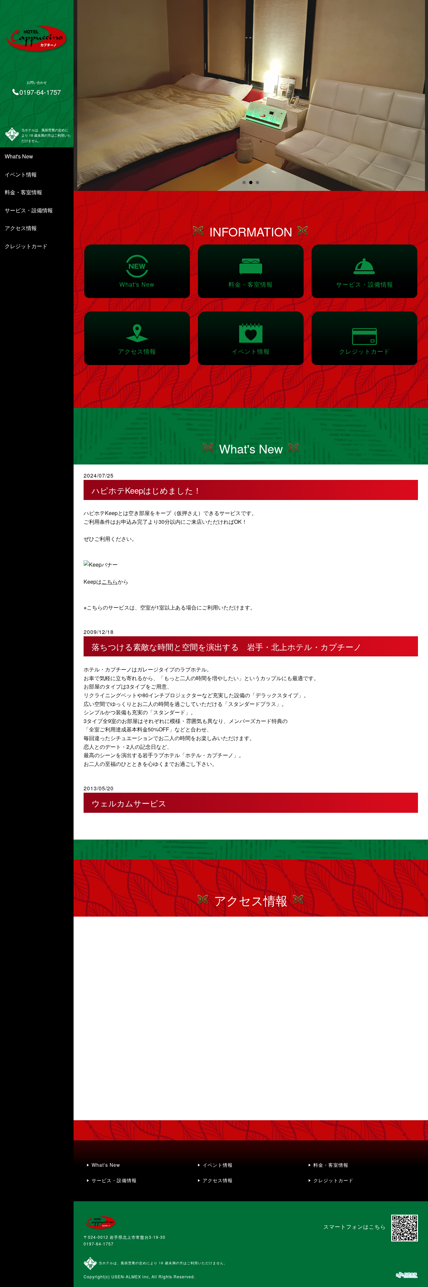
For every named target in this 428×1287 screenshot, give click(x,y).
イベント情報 (21, 174)
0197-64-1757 (99, 1243)
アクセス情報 (21, 228)
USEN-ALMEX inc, (130, 1276)
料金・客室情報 (23, 192)
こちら (110, 581)
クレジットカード (26, 246)
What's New (19, 156)
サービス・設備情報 (29, 210)
